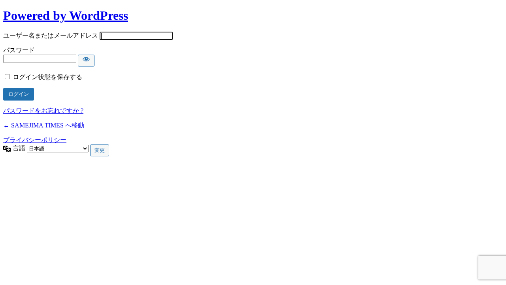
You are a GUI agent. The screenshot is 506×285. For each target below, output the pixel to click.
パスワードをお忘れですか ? (43, 110)
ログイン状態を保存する (47, 77)
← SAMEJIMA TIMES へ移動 (43, 125)
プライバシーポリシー (34, 140)
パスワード (19, 50)
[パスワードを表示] (86, 60)
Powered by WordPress (65, 15)
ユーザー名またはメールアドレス (50, 35)
